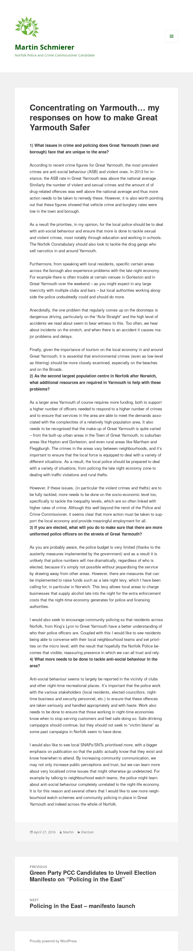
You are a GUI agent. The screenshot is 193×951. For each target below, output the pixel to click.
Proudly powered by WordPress (53, 941)
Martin (68, 832)
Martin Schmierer (44, 47)
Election (87, 832)
